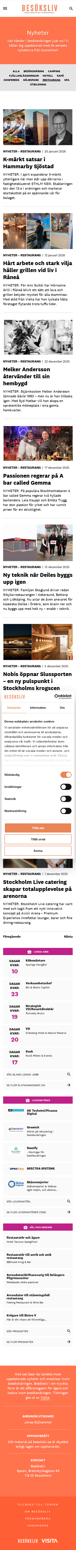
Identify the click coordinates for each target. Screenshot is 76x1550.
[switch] (66, 787)
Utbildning (38, 84)
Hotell (48, 75)
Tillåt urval (38, 839)
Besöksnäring (34, 71)
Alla (16, 71)
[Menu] (6, 8)
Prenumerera (38, 1518)
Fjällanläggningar (24, 75)
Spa (66, 80)
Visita (45, 1397)
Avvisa (38, 850)
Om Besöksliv (38, 1511)
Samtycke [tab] (13, 707)
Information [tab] (38, 707)
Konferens (11, 80)
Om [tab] (62, 707)
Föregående (12, 936)
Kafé (60, 75)
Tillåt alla (38, 827)
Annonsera (38, 1525)
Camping (54, 71)
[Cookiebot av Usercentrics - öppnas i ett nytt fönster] (55, 696)
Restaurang (51, 80)
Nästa (68, 936)
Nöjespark (31, 80)
